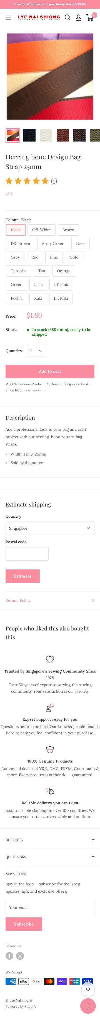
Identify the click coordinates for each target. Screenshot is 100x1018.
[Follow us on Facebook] (9, 956)
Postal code (16, 541)
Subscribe (24, 924)
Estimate (22, 576)
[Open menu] (8, 18)
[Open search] (68, 17)
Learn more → (34, 390)
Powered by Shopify (21, 1006)
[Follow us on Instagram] (20, 956)
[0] (89, 17)
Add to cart (50, 371)
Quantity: (14, 350)
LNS (9, 193)
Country (13, 516)
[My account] (78, 17)
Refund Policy (18, 600)
